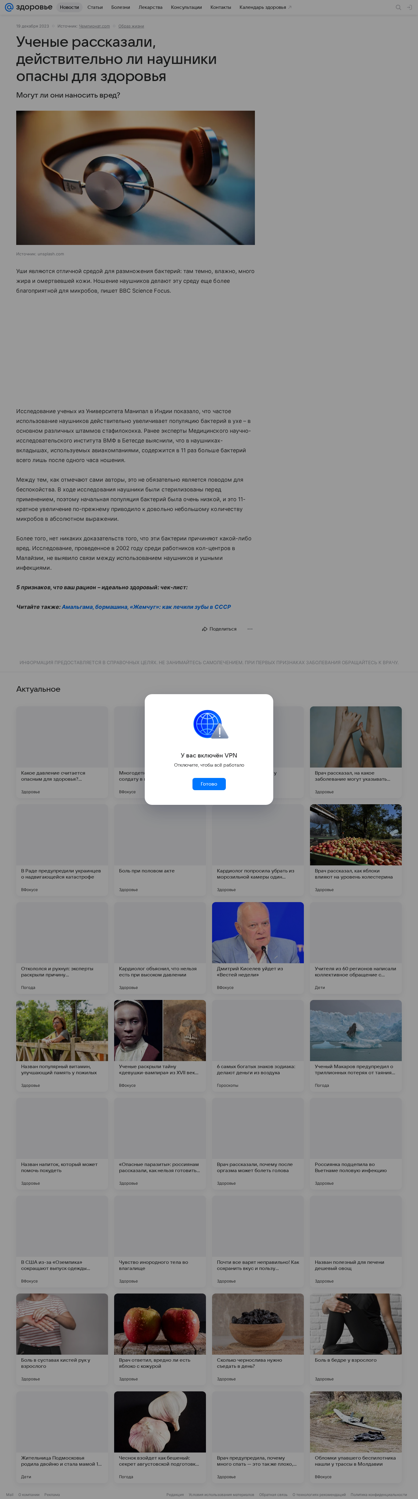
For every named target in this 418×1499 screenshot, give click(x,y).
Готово (209, 784)
